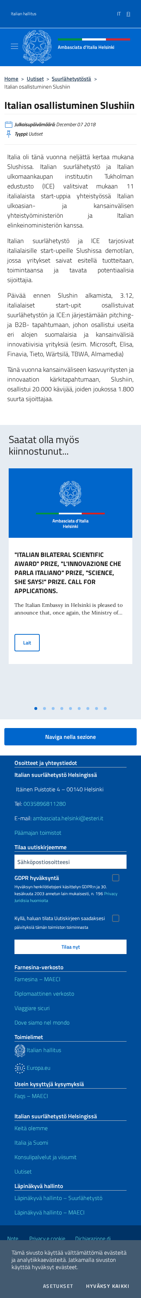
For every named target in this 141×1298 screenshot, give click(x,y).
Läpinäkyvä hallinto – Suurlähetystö (58, 1197)
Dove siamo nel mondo (41, 1022)
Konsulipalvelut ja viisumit (45, 1157)
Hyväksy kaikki (107, 1286)
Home (11, 79)
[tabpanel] (70, 585)
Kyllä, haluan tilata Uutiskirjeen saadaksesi (59, 918)
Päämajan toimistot (37, 832)
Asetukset (58, 1286)
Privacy (111, 893)
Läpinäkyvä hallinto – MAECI (49, 1212)
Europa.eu (37, 1067)
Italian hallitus (24, 13)
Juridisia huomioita (31, 900)
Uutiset (35, 79)
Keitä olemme (31, 1128)
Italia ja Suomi (31, 1142)
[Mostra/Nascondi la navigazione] (14, 46)
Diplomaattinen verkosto (44, 993)
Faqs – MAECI (31, 1095)
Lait (31, 642)
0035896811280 (45, 803)
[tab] (35, 708)
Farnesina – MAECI (37, 979)
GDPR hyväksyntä (36, 877)
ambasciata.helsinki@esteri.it (68, 818)
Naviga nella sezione (70, 736)
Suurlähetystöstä (71, 79)
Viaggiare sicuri (32, 1008)
